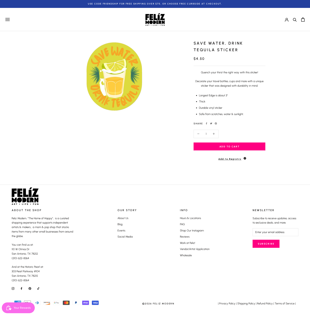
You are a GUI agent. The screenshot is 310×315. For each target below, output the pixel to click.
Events (121, 230)
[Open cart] (303, 19)
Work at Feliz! (187, 243)
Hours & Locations (190, 218)
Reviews (184, 236)
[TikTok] (38, 288)
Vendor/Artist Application (195, 249)
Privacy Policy (227, 303)
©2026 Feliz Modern (158, 303)
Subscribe (266, 243)
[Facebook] (206, 123)
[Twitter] (211, 123)
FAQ (182, 224)
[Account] (286, 19)
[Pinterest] (216, 123)
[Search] (295, 19)
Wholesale (186, 255)
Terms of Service (284, 303)
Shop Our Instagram (192, 230)
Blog (120, 224)
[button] (229, 157)
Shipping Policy (246, 303)
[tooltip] (245, 158)
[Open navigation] (7, 19)
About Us (123, 218)
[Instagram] (13, 288)
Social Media (125, 236)
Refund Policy (265, 303)
